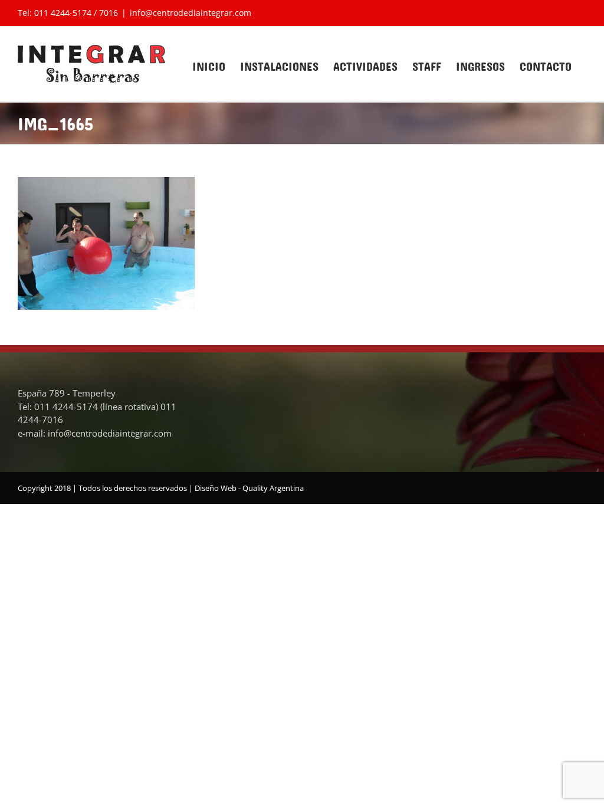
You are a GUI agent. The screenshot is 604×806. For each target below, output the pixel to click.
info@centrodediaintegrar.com (190, 12)
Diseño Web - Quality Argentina (249, 488)
